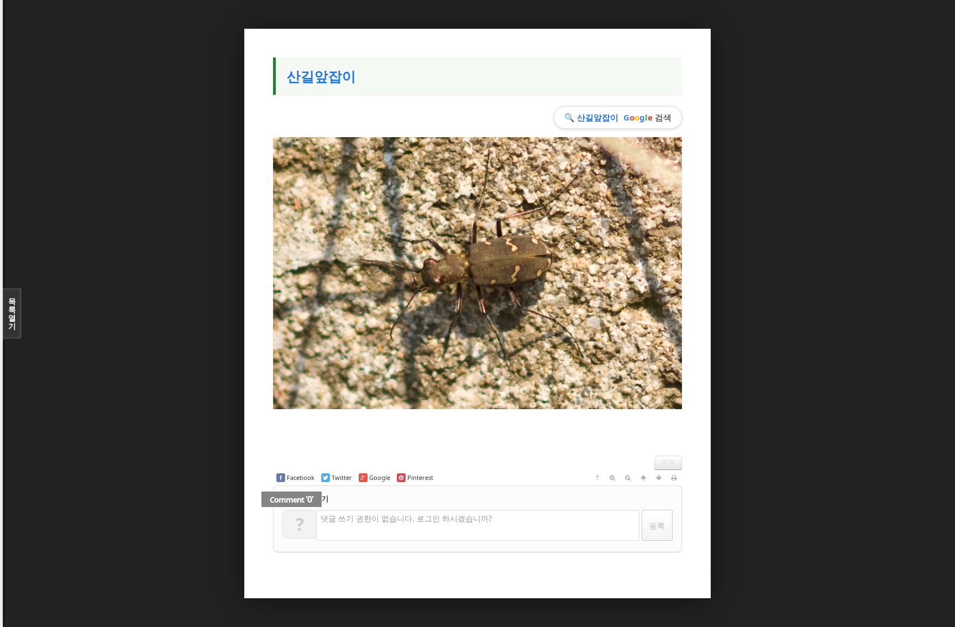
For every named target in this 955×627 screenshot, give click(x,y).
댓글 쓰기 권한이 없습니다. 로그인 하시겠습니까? (406, 518)
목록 (668, 462)
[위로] (643, 477)
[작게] (628, 477)
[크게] (612, 477)
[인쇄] (674, 477)
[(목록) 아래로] (659, 477)
